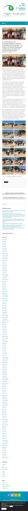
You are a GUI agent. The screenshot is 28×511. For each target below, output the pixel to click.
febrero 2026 (4, 250)
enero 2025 (4, 272)
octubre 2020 (4, 360)
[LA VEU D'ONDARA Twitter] (12, 495)
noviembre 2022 (5, 317)
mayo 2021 (4, 348)
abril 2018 (4, 412)
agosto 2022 (4, 322)
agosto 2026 (4, 239)
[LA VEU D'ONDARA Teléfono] (19, 495)
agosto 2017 (4, 426)
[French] (15, 14)
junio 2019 (4, 388)
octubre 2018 (4, 402)
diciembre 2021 (5, 336)
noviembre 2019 (5, 379)
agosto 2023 (4, 301)
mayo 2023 (4, 307)
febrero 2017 (4, 436)
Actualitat (9, 176)
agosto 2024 (4, 281)
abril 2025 (4, 267)
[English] (23, 13)
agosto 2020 (4, 364)
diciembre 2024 (5, 274)
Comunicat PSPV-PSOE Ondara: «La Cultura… (15, 197)
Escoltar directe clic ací (7, 16)
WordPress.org (5, 488)
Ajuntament (14, 176)
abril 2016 (4, 454)
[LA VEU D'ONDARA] (14, 7)
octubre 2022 (4, 319)
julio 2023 (4, 303)
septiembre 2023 (5, 300)
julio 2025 (4, 262)
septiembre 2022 (5, 320)
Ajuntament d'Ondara (13, 500)
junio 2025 (4, 263)
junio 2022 (4, 326)
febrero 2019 (4, 395)
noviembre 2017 (5, 421)
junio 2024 (4, 284)
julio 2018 (4, 407)
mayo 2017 (4, 431)
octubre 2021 (4, 340)
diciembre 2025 (5, 253)
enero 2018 (4, 417)
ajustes (11, 506)
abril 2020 (4, 371)
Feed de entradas (5, 484)
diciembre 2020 (5, 357)
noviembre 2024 (5, 275)
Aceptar (4, 508)
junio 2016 (4, 450)
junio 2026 (4, 243)
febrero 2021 (4, 353)
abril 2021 (4, 350)
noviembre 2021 (5, 338)
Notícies (3, 474)
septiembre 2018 (5, 404)
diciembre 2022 (5, 315)
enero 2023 (4, 314)
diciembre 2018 (5, 398)
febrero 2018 (4, 416)
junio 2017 (4, 430)
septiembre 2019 (5, 383)
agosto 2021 (4, 343)
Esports (3, 472)
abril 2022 (4, 329)
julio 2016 (4, 449)
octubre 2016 (4, 443)
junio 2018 (4, 409)
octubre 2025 (4, 256)
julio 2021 (4, 345)
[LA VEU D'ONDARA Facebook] (8, 495)
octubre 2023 (4, 298)
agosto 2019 (4, 385)
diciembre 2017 (5, 419)
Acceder (3, 483)
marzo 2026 (4, 248)
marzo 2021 (4, 352)
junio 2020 (4, 367)
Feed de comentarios (6, 486)
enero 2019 (4, 397)
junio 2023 (4, 305)
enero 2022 (4, 334)
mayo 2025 (4, 265)
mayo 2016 (4, 452)
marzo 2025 (4, 269)
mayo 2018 (4, 410)
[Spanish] (19, 13)
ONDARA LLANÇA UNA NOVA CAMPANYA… (14, 193)
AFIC (3, 466)
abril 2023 (4, 308)
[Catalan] (15, 13)
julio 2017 (4, 428)
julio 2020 (4, 365)
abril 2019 (4, 391)
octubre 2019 (4, 381)
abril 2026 (4, 246)
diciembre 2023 (5, 295)
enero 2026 (4, 251)
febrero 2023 (4, 312)
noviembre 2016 (5, 442)
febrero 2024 (4, 291)
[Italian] (23, 14)
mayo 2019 (4, 390)
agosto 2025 (4, 260)
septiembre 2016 (5, 445)
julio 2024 (4, 282)
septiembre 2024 (5, 279)
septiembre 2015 (5, 457)
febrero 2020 (4, 374)
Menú (5, 23)
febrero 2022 (4, 333)
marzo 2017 (4, 435)
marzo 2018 (4, 414)
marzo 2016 (4, 455)
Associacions (18, 176)
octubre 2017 (4, 423)
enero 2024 (4, 293)
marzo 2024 (4, 289)
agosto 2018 (4, 405)
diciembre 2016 (5, 440)
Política (3, 476)
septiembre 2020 (5, 362)
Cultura (3, 471)
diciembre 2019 (5, 378)
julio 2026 (4, 241)
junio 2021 (4, 346)
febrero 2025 (4, 270)
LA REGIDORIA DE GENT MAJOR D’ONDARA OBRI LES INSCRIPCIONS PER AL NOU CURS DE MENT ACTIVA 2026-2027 (13, 220)
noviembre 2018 (5, 400)
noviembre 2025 (5, 255)
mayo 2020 (4, 369)
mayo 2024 (4, 286)
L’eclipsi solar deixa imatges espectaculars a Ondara (12, 223)
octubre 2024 (4, 277)
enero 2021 (4, 355)
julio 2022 (4, 324)
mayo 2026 (4, 244)
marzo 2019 (4, 393)
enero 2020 (4, 376)
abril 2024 (4, 288)
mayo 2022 (4, 327)
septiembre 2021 (5, 341)
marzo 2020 (4, 372)
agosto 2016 (4, 447)
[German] (19, 14)
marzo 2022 (4, 331)
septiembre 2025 (5, 258)
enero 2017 (4, 438)
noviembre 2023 (5, 296)
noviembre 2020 (5, 359)
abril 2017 (4, 433)
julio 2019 (4, 386)
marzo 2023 (4, 310)
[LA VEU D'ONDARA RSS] (15, 495)
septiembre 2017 (5, 424)
